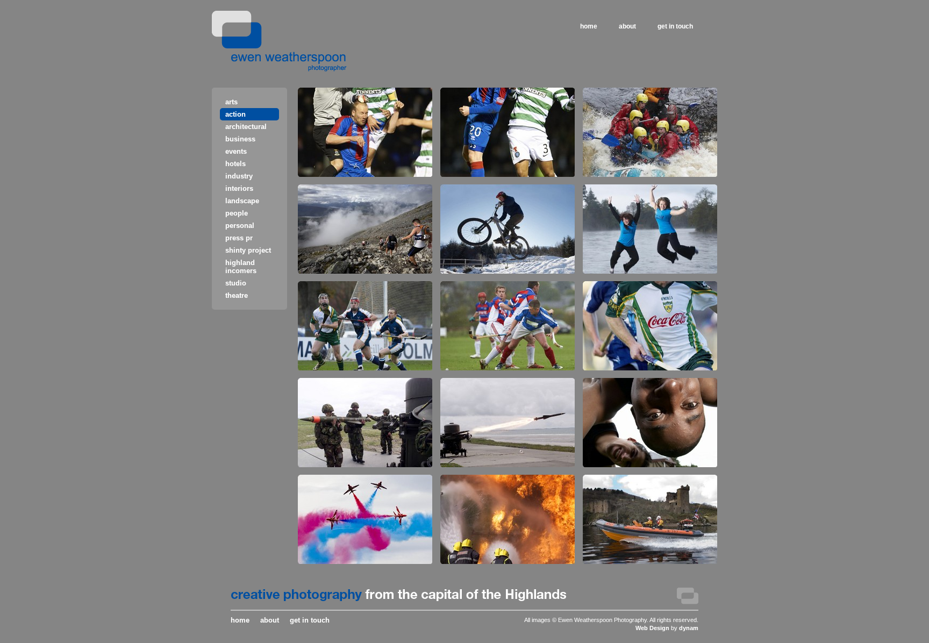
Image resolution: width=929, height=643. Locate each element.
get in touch (675, 26)
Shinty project (248, 250)
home (588, 26)
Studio (235, 283)
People (236, 213)
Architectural (246, 127)
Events (236, 151)
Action (235, 114)
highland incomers (240, 267)
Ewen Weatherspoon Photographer (279, 41)
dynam (688, 628)
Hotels (235, 164)
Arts (231, 102)
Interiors (239, 188)
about (627, 26)
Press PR (239, 238)
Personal (239, 226)
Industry (239, 176)
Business (240, 139)
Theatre (236, 295)
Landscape (242, 201)
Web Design (652, 628)
